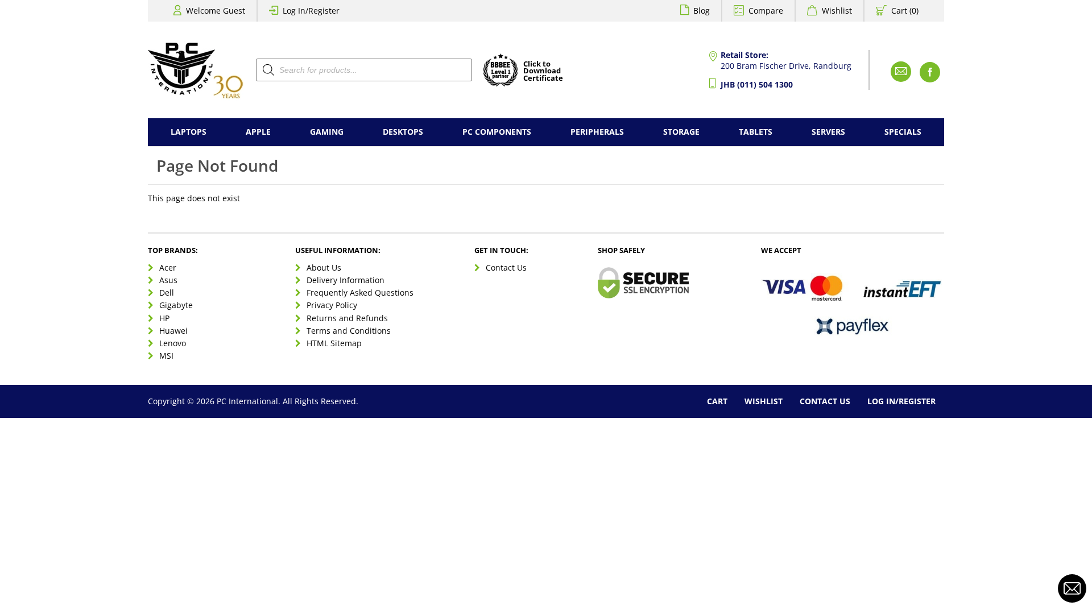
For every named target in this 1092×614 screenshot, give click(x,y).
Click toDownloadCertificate (543, 71)
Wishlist (837, 10)
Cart (717, 401)
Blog (701, 10)
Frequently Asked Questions (360, 292)
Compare (765, 10)
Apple (258, 131)
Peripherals (597, 131)
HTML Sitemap (334, 343)
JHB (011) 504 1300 (757, 84)
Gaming (327, 131)
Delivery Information (345, 280)
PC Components (496, 131)
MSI (166, 355)
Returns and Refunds (347, 318)
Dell (166, 292)
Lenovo (172, 343)
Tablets (755, 131)
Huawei (173, 330)
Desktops (403, 131)
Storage (681, 131)
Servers (828, 131)
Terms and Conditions (349, 330)
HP (164, 318)
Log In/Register (311, 10)
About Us (324, 267)
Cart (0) (905, 10)
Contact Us (506, 267)
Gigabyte (176, 305)
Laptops (188, 131)
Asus (168, 280)
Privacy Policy (332, 305)
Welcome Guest (215, 10)
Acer (167, 267)
